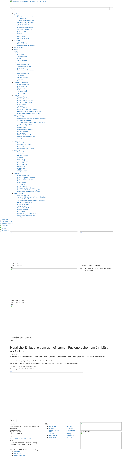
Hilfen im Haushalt (22, 131)
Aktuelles (16, 53)
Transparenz (21, 26)
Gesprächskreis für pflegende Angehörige (29, 111)
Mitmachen (17, 40)
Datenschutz (17, 453)
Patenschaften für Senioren (25, 129)
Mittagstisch (20, 68)
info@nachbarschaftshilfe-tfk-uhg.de (20, 438)
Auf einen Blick (21, 18)
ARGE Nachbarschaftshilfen (25, 29)
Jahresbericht (21, 35)
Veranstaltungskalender (24, 66)
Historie (19, 33)
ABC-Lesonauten (22, 91)
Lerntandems (21, 88)
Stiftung (16, 51)
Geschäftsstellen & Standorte (25, 22)
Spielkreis (20, 79)
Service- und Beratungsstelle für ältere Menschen (31, 118)
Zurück (13, 421)
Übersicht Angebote (23, 64)
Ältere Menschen (18, 115)
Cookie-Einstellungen (20, 455)
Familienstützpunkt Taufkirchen (26, 99)
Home (17, 13)
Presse (19, 58)
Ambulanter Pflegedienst (24, 120)
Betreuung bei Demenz (24, 126)
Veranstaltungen (22, 56)
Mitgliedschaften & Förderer (25, 27)
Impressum (17, 451)
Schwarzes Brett (22, 60)
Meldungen (20, 55)
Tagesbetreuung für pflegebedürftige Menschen (31, 122)
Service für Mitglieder (23, 24)
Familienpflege (21, 104)
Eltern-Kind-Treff (22, 108)
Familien (16, 95)
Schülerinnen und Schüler (21, 82)
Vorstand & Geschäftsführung (25, 20)
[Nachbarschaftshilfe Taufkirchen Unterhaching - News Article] (28, 1)
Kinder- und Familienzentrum (25, 100)
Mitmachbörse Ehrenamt (24, 44)
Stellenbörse (20, 42)
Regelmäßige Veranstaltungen (26, 136)
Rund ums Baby (21, 81)
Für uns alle (17, 63)
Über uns (16, 15)
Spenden (16, 49)
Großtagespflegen (22, 77)
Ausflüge (19, 138)
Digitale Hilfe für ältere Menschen (26, 135)
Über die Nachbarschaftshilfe (25, 17)
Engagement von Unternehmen (26, 45)
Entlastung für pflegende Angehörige (27, 109)
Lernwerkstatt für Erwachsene (25, 70)
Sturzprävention (21, 127)
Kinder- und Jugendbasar (24, 102)
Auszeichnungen (22, 31)
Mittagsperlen (21, 133)
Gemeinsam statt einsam (24, 124)
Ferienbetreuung (22, 90)
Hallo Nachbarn (21, 36)
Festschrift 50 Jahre (23, 38)
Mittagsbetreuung (22, 86)
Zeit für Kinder (21, 93)
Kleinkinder (17, 72)
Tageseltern (20, 75)
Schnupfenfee (21, 106)
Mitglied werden (18, 47)
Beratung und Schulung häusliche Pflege (29, 113)
